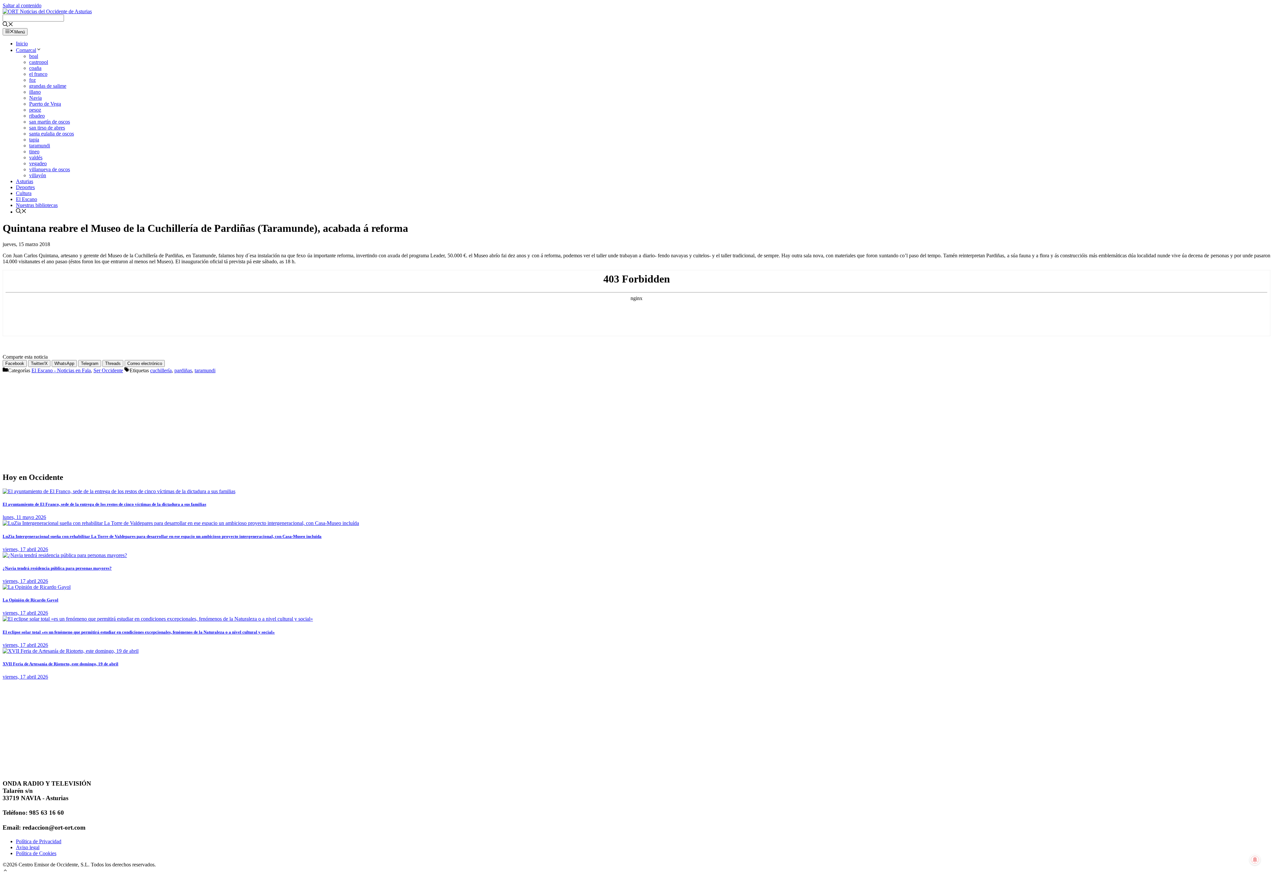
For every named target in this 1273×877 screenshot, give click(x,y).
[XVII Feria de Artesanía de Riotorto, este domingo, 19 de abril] (71, 651)
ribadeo (37, 116)
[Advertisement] (201, 420)
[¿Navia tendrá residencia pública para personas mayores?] (65, 555)
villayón (37, 175)
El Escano (26, 199)
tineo (34, 151)
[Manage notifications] (1255, 859)
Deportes (25, 187)
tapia (34, 139)
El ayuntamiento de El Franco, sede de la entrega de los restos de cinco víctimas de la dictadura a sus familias (104, 504)
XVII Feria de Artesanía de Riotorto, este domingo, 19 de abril (60, 663)
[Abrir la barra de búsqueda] (8, 25)
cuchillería (161, 370)
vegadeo (38, 163)
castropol (38, 62)
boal (33, 56)
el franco (38, 74)
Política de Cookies (36, 853)
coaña (35, 68)
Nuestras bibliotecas (37, 205)
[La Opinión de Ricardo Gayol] (37, 587)
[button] (5, 871)
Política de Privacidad (38, 841)
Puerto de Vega (45, 104)
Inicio (22, 43)
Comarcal (26, 50)
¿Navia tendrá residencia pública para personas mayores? (57, 568)
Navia (35, 98)
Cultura (23, 193)
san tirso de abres (47, 127)
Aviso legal (27, 847)
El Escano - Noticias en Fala (61, 370)
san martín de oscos (49, 122)
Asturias (24, 181)
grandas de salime (47, 86)
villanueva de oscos (49, 169)
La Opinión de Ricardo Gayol (30, 599)
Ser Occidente (108, 370)
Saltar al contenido (22, 5)
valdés (35, 157)
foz (32, 80)
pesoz (35, 110)
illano (35, 92)
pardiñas (183, 370)
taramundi (39, 145)
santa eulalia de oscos (51, 133)
